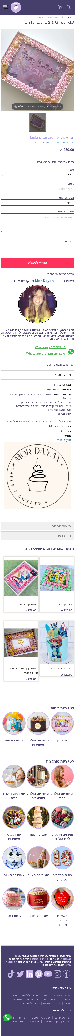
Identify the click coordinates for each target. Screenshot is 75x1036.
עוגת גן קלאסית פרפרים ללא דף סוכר (23, 670)
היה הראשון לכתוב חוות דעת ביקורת (52, 142)
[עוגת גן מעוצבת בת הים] (37, 122)
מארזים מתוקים (39, 959)
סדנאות (34, 1021)
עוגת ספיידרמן (62, 1017)
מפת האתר (19, 1021)
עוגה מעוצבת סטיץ (61, 668)
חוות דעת (64, 535)
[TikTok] (11, 977)
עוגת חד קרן (20, 1017)
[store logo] (16, 7)
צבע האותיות (66, 197)
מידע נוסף (63, 374)
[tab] (37, 375)
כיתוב (71, 183)
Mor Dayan (44, 280)
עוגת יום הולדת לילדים (35, 995)
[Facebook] (66, 977)
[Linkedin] (29, 977)
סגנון (71, 169)
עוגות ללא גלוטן (30, 1003)
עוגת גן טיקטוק (27, 604)
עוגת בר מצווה (51, 1003)
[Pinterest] (39, 977)
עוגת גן (47, 1021)
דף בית (68, 17)
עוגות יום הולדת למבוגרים (42, 999)
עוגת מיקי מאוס (41, 1017)
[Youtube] (48, 977)
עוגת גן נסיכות (64, 604)
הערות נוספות (66, 211)
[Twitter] (20, 977)
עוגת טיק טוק (63, 1021)
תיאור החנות (61, 526)
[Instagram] (57, 977)
